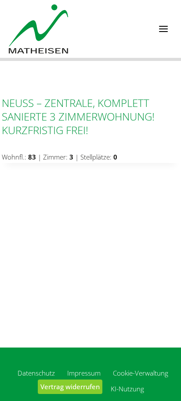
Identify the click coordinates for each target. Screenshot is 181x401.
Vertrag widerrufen (70, 386)
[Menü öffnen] (163, 28)
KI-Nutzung (127, 388)
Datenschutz (36, 373)
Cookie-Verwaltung (140, 373)
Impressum (84, 373)
